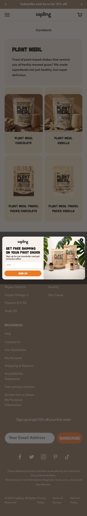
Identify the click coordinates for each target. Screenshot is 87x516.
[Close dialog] (81, 240)
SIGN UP (22, 273)
